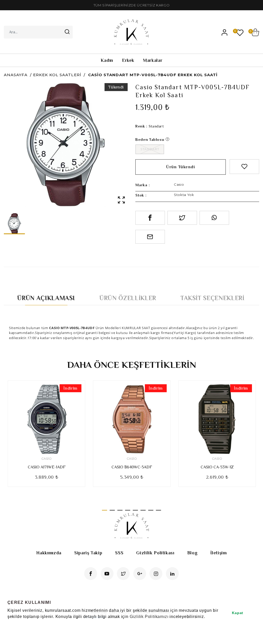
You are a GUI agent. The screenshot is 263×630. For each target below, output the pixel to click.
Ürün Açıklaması (46, 297)
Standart (149, 149)
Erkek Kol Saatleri (57, 74)
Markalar (152, 60)
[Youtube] (107, 573)
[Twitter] (123, 573)
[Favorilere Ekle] (244, 166)
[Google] (139, 573)
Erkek (128, 60)
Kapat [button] (237, 613)
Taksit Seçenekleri (213, 297)
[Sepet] (255, 32)
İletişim (218, 552)
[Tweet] (182, 218)
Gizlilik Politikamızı (149, 616)
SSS (119, 552)
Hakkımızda (48, 552)
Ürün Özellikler (127, 297)
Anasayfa (15, 74)
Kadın (107, 60)
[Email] (150, 237)
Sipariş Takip (88, 552)
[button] (8, 623)
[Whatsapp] (214, 218)
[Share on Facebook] (150, 218)
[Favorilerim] (240, 32)
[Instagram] (155, 573)
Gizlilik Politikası (155, 552)
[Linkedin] (172, 573)
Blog (192, 552)
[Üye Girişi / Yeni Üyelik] (224, 32)
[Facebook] (90, 573)
